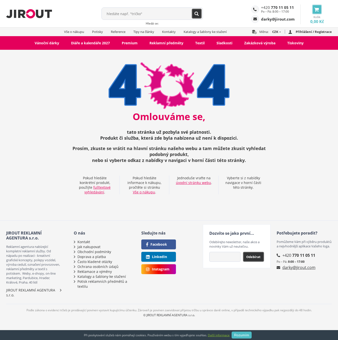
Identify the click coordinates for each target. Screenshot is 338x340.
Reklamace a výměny (94, 271)
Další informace (219, 335)
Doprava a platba (91, 256)
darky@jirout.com (298, 267)
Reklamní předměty (166, 43)
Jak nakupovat (88, 246)
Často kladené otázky (94, 261)
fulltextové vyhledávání (97, 189)
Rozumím (241, 335)
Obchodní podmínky (94, 251)
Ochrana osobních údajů (98, 266)
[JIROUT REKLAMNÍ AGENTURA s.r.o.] (29, 13)
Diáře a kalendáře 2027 (90, 43)
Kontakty (169, 31)
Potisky (97, 31)
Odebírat (253, 257)
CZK (275, 31)
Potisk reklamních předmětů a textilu (102, 284)
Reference (118, 31)
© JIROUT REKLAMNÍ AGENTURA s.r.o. (169, 315)
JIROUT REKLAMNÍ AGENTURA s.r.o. (30, 292)
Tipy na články (143, 31)
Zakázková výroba (259, 43)
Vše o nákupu (74, 31)
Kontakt (83, 241)
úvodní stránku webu (193, 182)
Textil (200, 43)
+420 (277, 7)
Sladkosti (224, 43)
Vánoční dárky (47, 43)
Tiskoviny (295, 43)
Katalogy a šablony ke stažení (205, 31)
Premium (130, 43)
